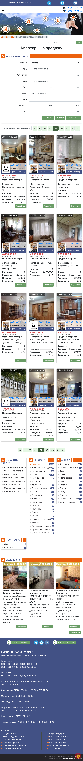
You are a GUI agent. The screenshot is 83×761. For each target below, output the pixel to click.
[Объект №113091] (41, 154)
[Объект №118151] (69, 312)
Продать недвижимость (14, 745)
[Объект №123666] (69, 388)
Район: (25, 81)
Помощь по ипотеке (12, 739)
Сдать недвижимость (13, 748)
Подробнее (20, 206)
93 (62, 128)
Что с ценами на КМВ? (60, 745)
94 (67, 128)
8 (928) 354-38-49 (44, 165)
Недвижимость (10, 734)
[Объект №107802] (13, 154)
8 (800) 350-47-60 (73, 8)
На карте (60, 118)
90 (44, 128)
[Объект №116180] (41, 233)
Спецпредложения (58, 742)
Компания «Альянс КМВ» (21, 3)
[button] (55, 63)
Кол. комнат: (22, 75)
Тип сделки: (22, 63)
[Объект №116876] (69, 233)
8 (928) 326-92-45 (74, 11)
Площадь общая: (20, 105)
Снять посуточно (57, 739)
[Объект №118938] (41, 388)
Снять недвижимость (59, 737)
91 (50, 128)
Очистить (48, 118)
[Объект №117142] (13, 312)
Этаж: (25, 87)
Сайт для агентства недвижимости (69, 758)
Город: (25, 69)
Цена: (25, 111)
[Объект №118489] (13, 388)
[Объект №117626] (41, 312)
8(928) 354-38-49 (17, 165)
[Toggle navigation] (2, 9)
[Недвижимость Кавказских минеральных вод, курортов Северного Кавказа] (2, 37)
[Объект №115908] (13, 233)
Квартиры (9, 37)
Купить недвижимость (13, 737)
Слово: (25, 99)
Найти (79, 42)
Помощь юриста (11, 742)
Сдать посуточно (57, 734)
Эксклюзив (54, 748)
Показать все (75, 632)
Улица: (25, 93)
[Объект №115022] (69, 154)
